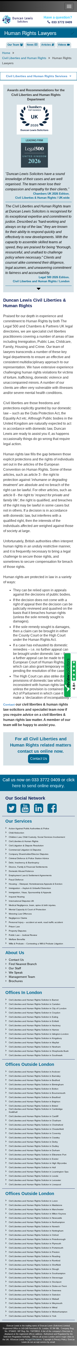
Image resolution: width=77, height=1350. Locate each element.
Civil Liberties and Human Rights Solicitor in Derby (33, 1142)
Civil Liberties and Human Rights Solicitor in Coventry (35, 1133)
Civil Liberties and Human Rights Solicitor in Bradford (35, 1097)
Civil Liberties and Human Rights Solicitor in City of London (38, 1008)
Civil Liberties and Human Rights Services (36, 76)
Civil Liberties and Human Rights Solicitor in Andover (34, 1072)
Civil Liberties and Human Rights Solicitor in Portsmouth (36, 1248)
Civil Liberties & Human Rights (23, 841)
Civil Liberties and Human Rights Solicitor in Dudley (34, 1146)
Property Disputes (17, 931)
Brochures (16, 981)
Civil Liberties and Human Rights (24, 58)
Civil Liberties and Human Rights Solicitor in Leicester (35, 1180)
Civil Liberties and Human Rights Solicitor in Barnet (34, 1000)
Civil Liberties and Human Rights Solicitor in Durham (34, 1150)
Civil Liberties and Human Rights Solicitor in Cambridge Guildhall (36, 1110)
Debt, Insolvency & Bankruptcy (24, 862)
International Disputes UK (21, 901)
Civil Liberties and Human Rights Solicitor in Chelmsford (36, 1125)
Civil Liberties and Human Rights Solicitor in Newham (35, 1047)
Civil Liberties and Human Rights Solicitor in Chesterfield (36, 1129)
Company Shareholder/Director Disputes (28, 854)
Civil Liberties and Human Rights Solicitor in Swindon (35, 1295)
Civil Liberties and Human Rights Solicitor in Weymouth (35, 1303)
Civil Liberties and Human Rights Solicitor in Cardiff (33, 1116)
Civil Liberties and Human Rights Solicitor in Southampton (37, 1273)
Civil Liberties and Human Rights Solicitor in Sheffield (35, 1265)
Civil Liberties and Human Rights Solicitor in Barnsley (35, 1076)
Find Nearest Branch (23, 963)
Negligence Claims (18, 918)
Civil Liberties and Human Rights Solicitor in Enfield (34, 1021)
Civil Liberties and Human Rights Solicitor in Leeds (33, 1176)
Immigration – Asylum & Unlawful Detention (30, 888)
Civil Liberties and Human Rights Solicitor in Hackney (35, 1025)
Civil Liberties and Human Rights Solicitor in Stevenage (36, 1277)
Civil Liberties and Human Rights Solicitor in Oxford (34, 1235)
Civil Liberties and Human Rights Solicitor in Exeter (33, 1159)
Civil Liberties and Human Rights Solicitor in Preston (34, 1252)
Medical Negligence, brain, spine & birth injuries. (32, 905)
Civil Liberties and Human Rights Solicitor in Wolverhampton (38, 1312)
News (30, 44)
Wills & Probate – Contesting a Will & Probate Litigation (36, 943)
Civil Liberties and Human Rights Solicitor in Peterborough (37, 1239)
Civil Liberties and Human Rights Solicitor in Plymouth (35, 1243)
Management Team (22, 976)
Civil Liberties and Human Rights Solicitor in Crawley (34, 1137)
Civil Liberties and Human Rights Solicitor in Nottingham (36, 1231)
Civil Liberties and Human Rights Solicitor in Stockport (35, 1282)
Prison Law (14, 926)
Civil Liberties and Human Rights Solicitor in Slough (34, 1269)
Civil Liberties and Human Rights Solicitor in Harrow (34, 1030)
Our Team (13, 44)
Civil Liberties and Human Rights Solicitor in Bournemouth (37, 1093)
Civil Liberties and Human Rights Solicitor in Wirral (33, 1307)
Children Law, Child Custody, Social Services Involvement (37, 837)
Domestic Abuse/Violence (21, 871)
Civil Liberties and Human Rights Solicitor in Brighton (34, 1101)
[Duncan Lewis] (11, 808)
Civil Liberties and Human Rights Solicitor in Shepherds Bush (39, 1051)
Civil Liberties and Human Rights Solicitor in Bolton (33, 1089)
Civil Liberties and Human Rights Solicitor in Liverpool (35, 1184)
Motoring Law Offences (20, 914)
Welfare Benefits (17, 939)
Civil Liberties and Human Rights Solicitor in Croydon (34, 1012)
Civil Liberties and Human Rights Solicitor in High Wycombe (38, 1163)
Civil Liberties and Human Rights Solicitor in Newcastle (35, 1218)
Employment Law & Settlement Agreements (30, 875)
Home (6, 53)
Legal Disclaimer (34, 1339)
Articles (46, 44)
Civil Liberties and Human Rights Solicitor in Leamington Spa (38, 1172)
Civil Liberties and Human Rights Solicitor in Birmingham (36, 1084)
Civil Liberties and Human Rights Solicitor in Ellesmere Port (37, 1154)
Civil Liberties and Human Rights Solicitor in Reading (34, 1256)
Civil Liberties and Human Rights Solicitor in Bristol (33, 1106)
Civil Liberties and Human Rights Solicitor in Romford (34, 1260)
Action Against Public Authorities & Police (29, 828)
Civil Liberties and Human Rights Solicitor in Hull (32, 1167)
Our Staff (15, 968)
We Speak (16, 972)
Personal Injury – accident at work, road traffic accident (36, 922)
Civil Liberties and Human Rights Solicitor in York (32, 1316)
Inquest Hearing (17, 897)
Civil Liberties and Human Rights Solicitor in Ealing (33, 1017)
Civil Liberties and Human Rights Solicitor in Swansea (35, 1290)
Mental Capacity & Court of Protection (27, 909)
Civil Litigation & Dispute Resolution (26, 845)
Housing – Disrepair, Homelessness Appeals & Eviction (35, 884)
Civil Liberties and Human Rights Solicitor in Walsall (34, 1299)
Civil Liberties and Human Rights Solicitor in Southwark (35, 1055)
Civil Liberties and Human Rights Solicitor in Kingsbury (35, 1038)
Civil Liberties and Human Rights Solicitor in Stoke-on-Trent (38, 1286)
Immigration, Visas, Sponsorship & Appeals (30, 892)
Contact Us (38, 758)
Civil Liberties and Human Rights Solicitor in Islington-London (39, 1034)
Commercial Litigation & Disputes (25, 850)
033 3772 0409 (62, 22)
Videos (62, 44)
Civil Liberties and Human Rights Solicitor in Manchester (36, 1209)
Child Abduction (16, 833)
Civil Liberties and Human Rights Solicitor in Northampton (37, 1222)
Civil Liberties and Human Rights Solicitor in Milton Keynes (37, 1214)
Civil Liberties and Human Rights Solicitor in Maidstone (35, 1205)
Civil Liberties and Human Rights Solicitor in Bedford (34, 1080)
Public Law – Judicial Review (23, 935)
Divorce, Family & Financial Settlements (28, 867)
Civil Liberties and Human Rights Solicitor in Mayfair (34, 1042)
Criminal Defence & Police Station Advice (29, 858)
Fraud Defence (16, 879)
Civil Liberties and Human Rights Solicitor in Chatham (35, 1120)
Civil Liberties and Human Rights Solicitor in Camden (34, 1004)
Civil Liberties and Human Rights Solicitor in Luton (33, 1201)
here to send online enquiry (38, 785)
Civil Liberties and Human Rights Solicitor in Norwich (34, 1226)
